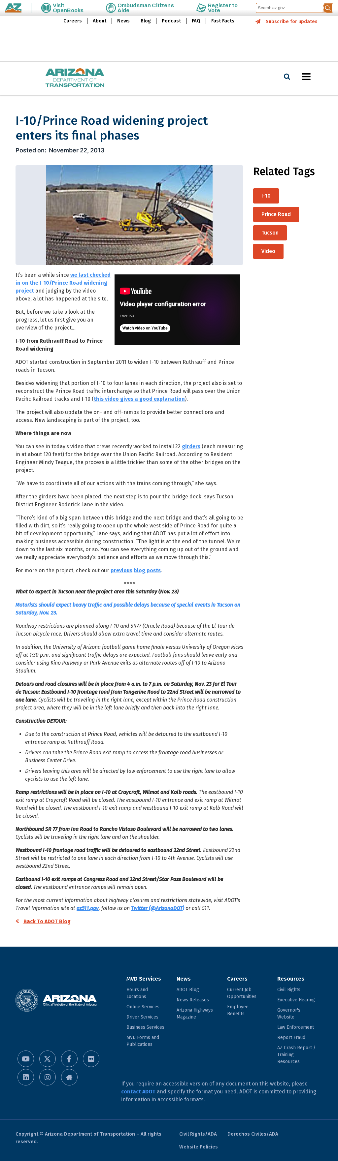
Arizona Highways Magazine (195, 1013)
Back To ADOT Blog (47, 921)
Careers (72, 21)
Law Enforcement (295, 1027)
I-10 (266, 196)
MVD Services (143, 978)
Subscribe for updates (292, 21)
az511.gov (88, 908)
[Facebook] (69, 1059)
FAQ (196, 21)
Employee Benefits (238, 1010)
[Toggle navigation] (317, 76)
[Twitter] (47, 1059)
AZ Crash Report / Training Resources (296, 1054)
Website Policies (198, 1147)
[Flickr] (91, 1059)
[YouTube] (25, 1059)
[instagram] (47, 1077)
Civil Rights (288, 989)
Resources (290, 978)
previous (121, 570)
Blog (146, 21)
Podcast (171, 21)
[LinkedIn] (25, 1077)
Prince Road (276, 214)
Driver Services (142, 1017)
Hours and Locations (137, 993)
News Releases (193, 1000)
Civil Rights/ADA (198, 1134)
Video (268, 251)
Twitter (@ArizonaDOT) (157, 908)
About (99, 21)
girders (191, 446)
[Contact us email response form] (69, 1077)
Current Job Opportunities (241, 993)
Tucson (270, 233)
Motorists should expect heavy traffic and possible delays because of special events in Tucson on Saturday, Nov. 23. (128, 609)
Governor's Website (288, 1013)
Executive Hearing (296, 1000)
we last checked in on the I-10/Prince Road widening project (63, 283)
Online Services (142, 1007)
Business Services (145, 1027)
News (123, 21)
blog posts (147, 570)
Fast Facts (222, 21)
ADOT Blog (188, 989)
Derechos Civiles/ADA (252, 1134)
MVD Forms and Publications (142, 1041)
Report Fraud (291, 1037)
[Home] (62, 78)
